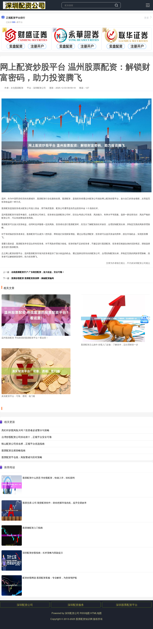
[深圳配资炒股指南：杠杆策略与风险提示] (11, 560)
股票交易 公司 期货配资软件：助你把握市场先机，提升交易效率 (55, 502)
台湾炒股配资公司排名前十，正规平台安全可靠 (26, 437)
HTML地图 (96, 613)
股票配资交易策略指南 (13, 450)
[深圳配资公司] (24, 4)
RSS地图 (85, 613)
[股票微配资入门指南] (11, 535)
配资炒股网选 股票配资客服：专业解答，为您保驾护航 (50, 577)
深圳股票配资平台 (126, 605)
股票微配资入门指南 (33, 527)
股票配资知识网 (84, 619)
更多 (146, 17)
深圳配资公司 (25, 605)
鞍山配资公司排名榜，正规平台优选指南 (23, 443)
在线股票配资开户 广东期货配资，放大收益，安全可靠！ (37, 271)
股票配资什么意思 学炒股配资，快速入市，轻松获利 (49, 477)
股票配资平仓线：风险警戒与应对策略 (21, 457)
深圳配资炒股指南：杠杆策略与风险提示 (43, 552)
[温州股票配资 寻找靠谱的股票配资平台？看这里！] (36, 314)
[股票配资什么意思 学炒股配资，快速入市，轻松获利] (11, 485)
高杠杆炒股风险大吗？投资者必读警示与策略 (25, 430)
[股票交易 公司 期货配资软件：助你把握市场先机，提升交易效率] (11, 510)
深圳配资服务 (76, 605)
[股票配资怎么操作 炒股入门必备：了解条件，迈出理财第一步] (115, 318)
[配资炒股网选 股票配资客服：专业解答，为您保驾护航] (11, 585)
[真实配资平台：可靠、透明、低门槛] (36, 370)
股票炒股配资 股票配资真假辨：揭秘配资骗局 (32, 278)
